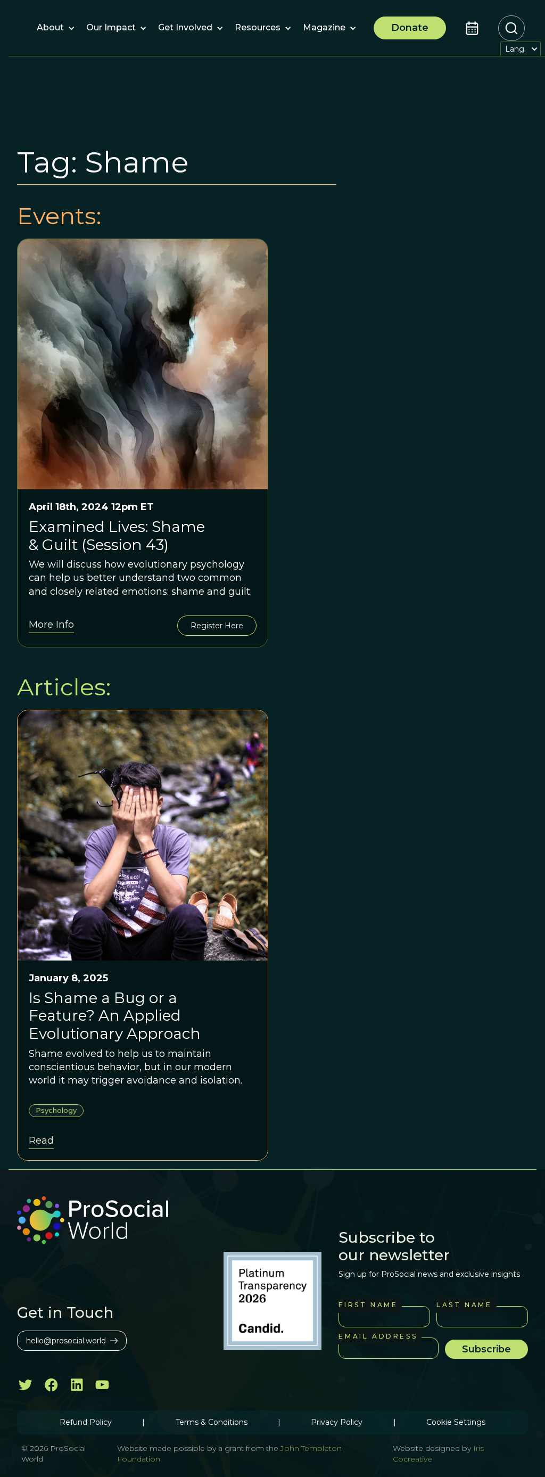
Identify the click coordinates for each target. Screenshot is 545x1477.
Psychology (56, 1110)
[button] (50, 28)
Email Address (377, 1336)
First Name (368, 1305)
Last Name (464, 1305)
